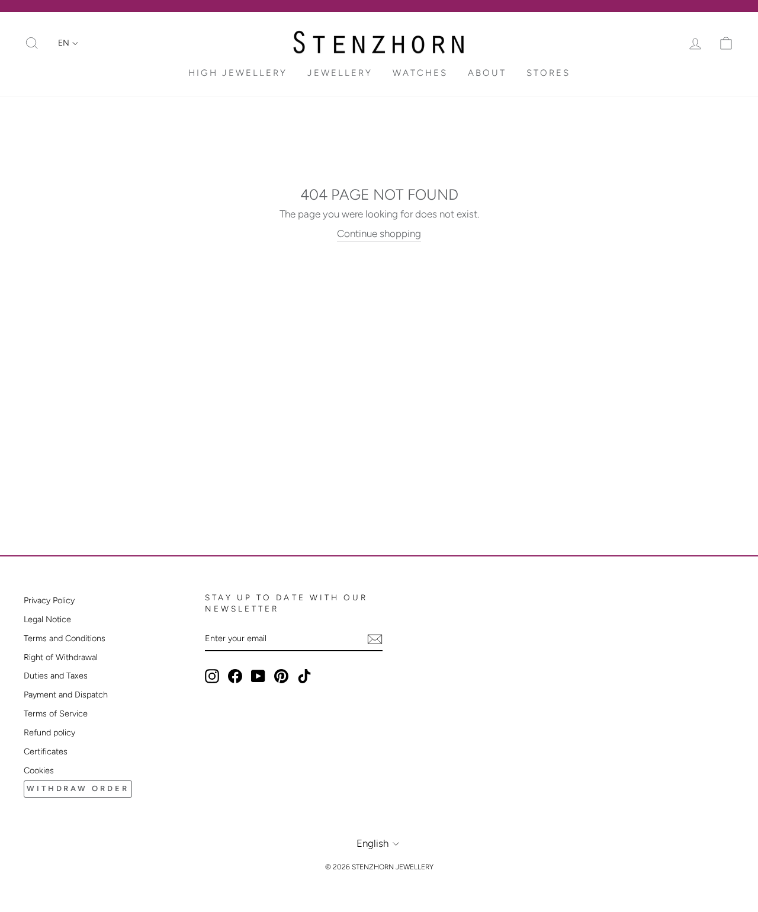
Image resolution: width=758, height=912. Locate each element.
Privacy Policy (49, 600)
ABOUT (487, 73)
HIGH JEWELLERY (237, 73)
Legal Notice (47, 619)
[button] (68, 43)
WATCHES (420, 73)
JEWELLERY (339, 73)
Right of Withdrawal (61, 657)
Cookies (39, 770)
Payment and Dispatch (66, 694)
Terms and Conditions (64, 638)
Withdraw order (78, 788)
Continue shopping (379, 233)
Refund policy (49, 732)
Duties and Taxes (56, 675)
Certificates (46, 751)
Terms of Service (56, 713)
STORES (548, 73)
